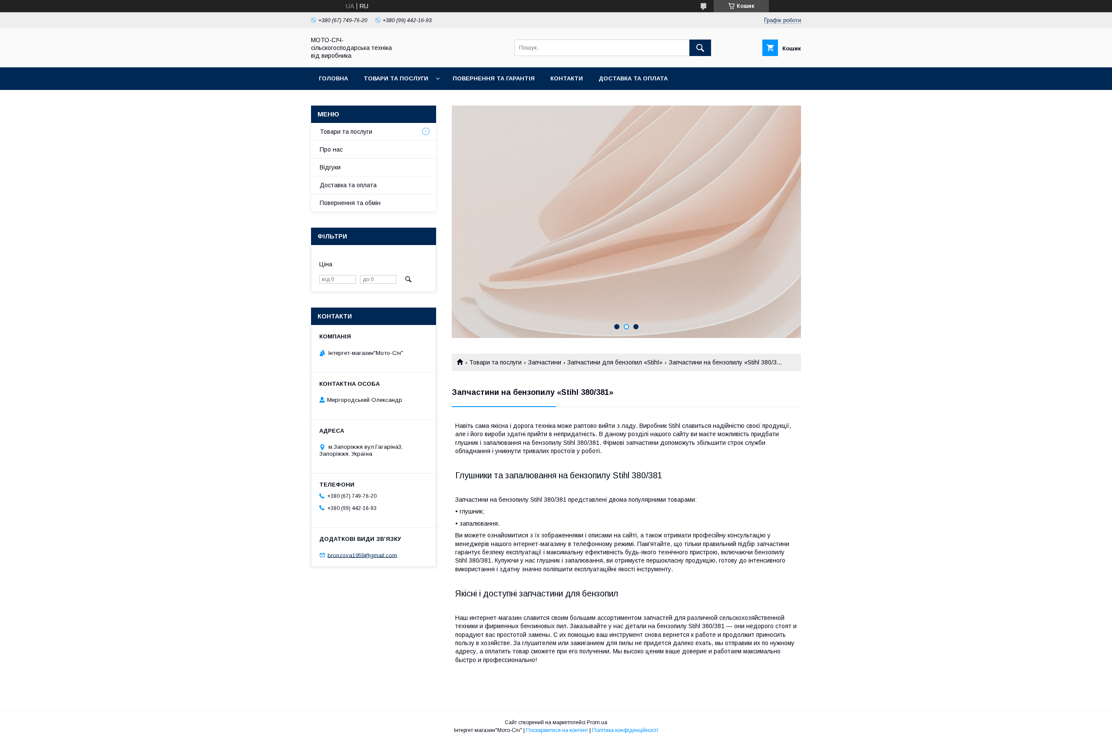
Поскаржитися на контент (557, 730)
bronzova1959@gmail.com (362, 555)
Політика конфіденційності (625, 730)
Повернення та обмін (350, 202)
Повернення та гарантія (494, 78)
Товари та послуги (396, 78)
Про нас (331, 149)
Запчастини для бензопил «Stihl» (614, 362)
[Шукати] (700, 48)
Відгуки (330, 167)
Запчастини (544, 362)
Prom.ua (597, 722)
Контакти (566, 78)
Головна (333, 78)
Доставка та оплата (633, 78)
